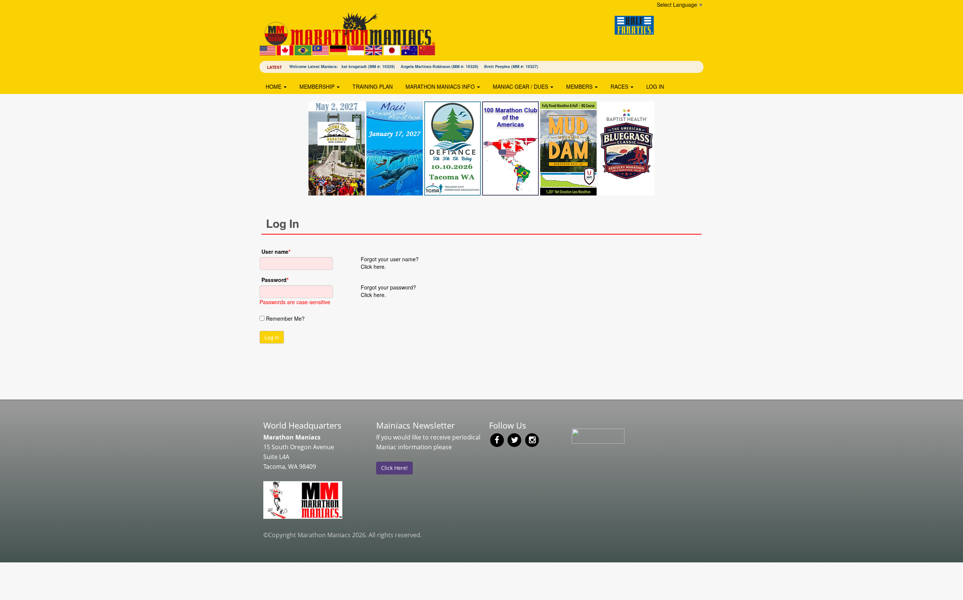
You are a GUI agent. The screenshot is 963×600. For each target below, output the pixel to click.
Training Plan (372, 86)
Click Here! (394, 467)
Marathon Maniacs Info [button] (441, 86)
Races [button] (620, 86)
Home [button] (274, 86)
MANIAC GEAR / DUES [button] (521, 86)
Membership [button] (317, 86)
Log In (655, 86)
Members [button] (580, 86)
